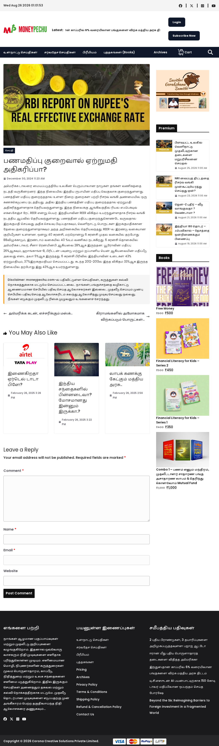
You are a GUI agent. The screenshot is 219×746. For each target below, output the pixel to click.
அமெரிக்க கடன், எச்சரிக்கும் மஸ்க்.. (41, 313)
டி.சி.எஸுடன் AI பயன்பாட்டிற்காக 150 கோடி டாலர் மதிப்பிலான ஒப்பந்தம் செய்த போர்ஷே (182, 687)
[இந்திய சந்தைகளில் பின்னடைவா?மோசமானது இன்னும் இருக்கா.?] (76, 345)
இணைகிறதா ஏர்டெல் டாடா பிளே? (23, 378)
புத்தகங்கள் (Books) (119, 52)
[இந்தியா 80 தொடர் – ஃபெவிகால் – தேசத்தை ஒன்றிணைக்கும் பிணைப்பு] (164, 229)
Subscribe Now (184, 36)
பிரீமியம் (90, 52)
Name (9, 529)
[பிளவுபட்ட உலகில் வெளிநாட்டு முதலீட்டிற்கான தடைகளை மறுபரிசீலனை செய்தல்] (164, 146)
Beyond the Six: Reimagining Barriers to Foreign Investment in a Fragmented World (179, 706)
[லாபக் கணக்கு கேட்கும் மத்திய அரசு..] (127, 345)
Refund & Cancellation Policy (98, 707)
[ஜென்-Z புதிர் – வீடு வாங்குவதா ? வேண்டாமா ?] (164, 208)
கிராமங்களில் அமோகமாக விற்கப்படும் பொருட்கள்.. (120, 316)
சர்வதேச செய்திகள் (60, 52)
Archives (160, 52)
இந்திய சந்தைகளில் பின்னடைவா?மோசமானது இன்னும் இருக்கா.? (75, 397)
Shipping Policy (87, 699)
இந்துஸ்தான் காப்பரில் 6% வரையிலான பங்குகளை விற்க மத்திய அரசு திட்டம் (87, 30)
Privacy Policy (86, 684)
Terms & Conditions (91, 692)
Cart (188, 52)
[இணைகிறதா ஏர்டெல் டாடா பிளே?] (25, 345)
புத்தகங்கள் (85, 662)
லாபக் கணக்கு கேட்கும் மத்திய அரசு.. (126, 378)
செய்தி (9, 150)
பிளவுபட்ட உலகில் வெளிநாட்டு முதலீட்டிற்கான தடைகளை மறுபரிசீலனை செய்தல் (188, 153)
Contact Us (85, 714)
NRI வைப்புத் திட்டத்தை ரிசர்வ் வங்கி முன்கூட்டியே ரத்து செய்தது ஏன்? (192, 184)
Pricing (81, 669)
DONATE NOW (187, 90)
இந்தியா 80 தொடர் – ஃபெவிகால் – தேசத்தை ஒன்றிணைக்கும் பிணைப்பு (192, 232)
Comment (13, 470)
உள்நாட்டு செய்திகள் (20, 52)
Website (10, 570)
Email (9, 550)
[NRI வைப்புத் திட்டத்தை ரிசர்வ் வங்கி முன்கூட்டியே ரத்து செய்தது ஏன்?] (164, 181)
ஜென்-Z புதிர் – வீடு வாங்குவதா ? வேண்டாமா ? (189, 208)
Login (177, 22)
